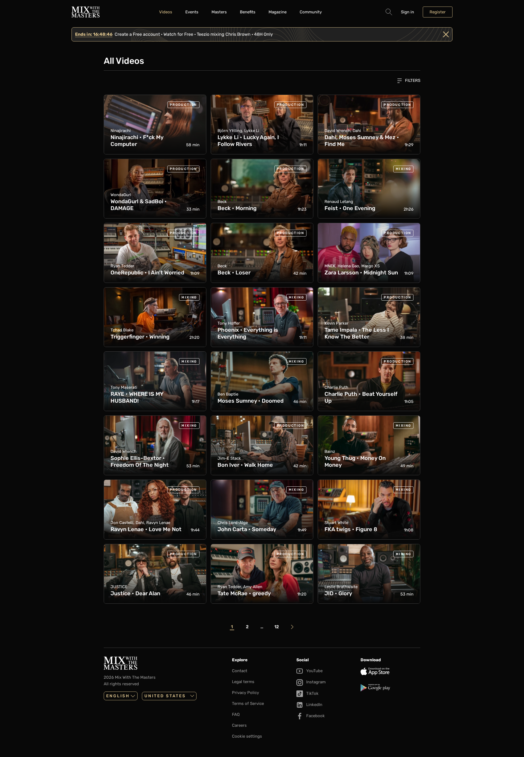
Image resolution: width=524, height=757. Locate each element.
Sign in (407, 12)
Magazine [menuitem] (278, 12)
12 (276, 626)
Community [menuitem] (311, 12)
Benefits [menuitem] (247, 12)
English (118, 695)
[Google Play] (390, 688)
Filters (412, 80)
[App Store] (390, 671)
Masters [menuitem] (219, 12)
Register (438, 12)
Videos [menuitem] (165, 12)
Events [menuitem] (191, 12)
